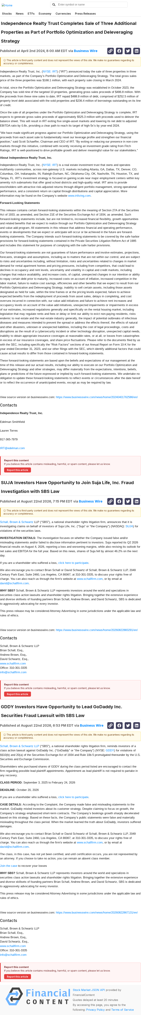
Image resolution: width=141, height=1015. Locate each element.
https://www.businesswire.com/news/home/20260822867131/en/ (97, 912)
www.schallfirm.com (90, 578)
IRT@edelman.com (12, 448)
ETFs (31, 13)
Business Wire (85, 51)
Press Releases (85, 13)
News (20, 13)
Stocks (7, 13)
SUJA (129, 526)
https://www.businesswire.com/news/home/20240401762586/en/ (97, 397)
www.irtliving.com (79, 195)
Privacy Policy (95, 1009)
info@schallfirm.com (13, 672)
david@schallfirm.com (14, 583)
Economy (45, 13)
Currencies (63, 13)
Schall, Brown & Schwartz (16, 522)
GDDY (110, 750)
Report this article (17, 470)
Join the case (8, 865)
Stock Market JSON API (89, 990)
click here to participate (73, 563)
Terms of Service (122, 1009)
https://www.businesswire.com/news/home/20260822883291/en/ (97, 630)
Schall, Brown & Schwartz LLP (19, 746)
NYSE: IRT (50, 71)
